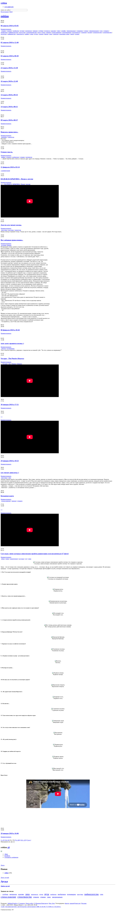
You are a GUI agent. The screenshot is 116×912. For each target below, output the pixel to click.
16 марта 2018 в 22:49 (9, 81)
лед (26, 559)
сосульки (21, 559)
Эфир (6, 854)
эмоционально (71, 31)
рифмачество (12, 34)
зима (29, 559)
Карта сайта (29, 903)
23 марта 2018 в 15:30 (9, 68)
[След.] (29, 840)
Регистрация (5, 12)
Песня (23, 184)
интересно (28, 31)
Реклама (83, 903)
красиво (53, 31)
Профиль (7, 855)
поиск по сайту (5, 10)
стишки (3, 31)
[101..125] (23, 840)
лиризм (48, 32)
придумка (4, 230)
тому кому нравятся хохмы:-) (12, 343)
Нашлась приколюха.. (9, 132)
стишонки (80, 31)
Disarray (19, 363)
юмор (7, 559)
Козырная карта (7, 496)
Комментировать (6, 29)
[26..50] (7, 840)
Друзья (4, 881)
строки (86, 31)
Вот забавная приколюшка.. (12, 240)
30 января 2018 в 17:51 (10, 404)
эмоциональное (94, 31)
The (9, 363)
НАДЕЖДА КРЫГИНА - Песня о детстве (17, 179)
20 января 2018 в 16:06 (10, 833)
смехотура (11, 137)
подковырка (10, 348)
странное (84, 32)
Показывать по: (6, 842)
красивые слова (64, 34)
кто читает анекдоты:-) (10, 473)
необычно (16, 31)
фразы (46, 34)
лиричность (20, 34)
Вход (11, 12)
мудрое (22, 31)
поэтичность (76, 32)
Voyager (5, 363)
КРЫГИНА (16, 184)
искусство (22, 32)
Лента (2, 865)
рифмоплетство (13, 32)
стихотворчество (31, 32)
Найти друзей (5, 886)
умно (58, 31)
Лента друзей (5, 877)
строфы (63, 31)
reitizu (4, 3)
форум (67, 903)
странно (9, 31)
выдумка (11, 230)
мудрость (47, 31)
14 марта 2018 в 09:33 (9, 95)
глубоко (41, 31)
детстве (28, 184)
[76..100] (17, 840)
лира (50, 34)
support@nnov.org (75, 903)
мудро (36, 34)
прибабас (4, 137)
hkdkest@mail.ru (12, 903)
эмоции (35, 31)
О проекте (21, 903)
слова (31, 34)
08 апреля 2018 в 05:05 (10, 26)
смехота (3, 348)
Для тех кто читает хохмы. (11, 225)
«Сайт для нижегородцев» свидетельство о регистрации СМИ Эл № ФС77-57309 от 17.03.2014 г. (31, 906)
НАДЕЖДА (8, 184)
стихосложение (56, 32)
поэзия (90, 32)
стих (101, 31)
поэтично (4, 34)
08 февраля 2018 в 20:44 (10, 330)
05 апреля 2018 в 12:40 (10, 42)
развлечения (14, 559)
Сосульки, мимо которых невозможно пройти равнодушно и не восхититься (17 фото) (35, 554)
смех (9, 478)
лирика (41, 34)
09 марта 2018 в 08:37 (9, 120)
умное (72, 34)
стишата (106, 31)
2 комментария (5, 170)
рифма (27, 34)
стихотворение (66, 32)
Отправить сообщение (11, 857)
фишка (9, 245)
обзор (3, 559)
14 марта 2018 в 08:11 (9, 107)
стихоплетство (97, 32)
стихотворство (107, 32)
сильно (77, 34)
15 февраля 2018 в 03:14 (10, 167)
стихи (43, 32)
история (3, 245)
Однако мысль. (7, 152)
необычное (4, 32)
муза (39, 32)
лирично (55, 34)
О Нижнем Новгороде (41, 903)
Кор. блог (52, 903)
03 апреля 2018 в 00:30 (10, 56)
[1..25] (3, 840)
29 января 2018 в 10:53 (10, 461)
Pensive (14, 363)
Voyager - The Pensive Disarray (12, 358)
